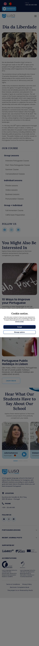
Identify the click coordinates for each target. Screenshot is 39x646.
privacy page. (19, 321)
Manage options (19, 332)
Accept (19, 327)
